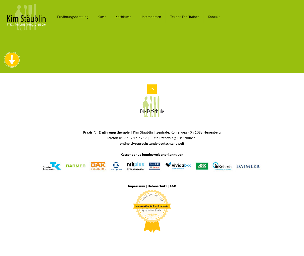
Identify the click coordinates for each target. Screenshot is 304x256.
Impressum (136, 186)
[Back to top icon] (152, 89)
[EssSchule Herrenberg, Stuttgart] (26, 16)
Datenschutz (157, 186)
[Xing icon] (155, 240)
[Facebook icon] (149, 240)
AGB (173, 186)
